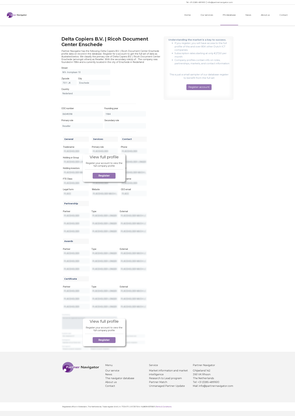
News (248, 15)
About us (265, 15)
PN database (229, 15)
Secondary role (111, 120)
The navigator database (119, 378)
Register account (199, 87)
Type (93, 211)
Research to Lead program (165, 378)
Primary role (67, 120)
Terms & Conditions (163, 407)
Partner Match (158, 382)
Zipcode (65, 78)
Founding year (111, 108)
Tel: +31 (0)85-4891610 (195, 2)
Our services (207, 15)
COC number (67, 108)
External (124, 211)
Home (187, 15)
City (80, 78)
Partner (66, 211)
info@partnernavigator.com (220, 2)
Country (65, 89)
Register (104, 175)
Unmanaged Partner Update (167, 385)
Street (64, 68)
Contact (283, 15)
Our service (112, 370)
